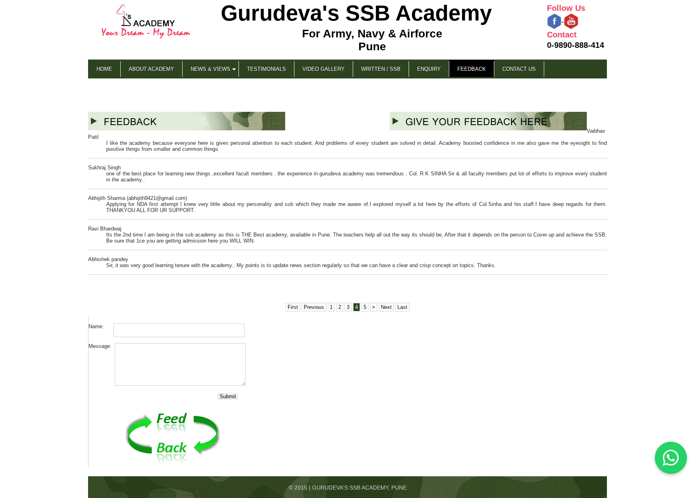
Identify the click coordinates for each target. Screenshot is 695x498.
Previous (314, 307)
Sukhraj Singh (104, 168)
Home (104, 69)
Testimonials (266, 69)
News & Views (210, 69)
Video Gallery (323, 69)
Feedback (471, 69)
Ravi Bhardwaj (104, 229)
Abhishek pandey (108, 259)
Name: (100, 326)
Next (386, 307)
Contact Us (519, 69)
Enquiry (429, 69)
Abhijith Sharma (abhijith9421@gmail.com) (137, 198)
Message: (100, 346)
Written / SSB (381, 69)
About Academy (151, 69)
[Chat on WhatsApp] (671, 458)
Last (402, 307)
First (293, 307)
